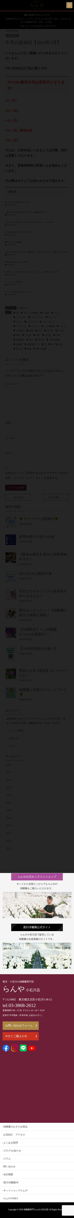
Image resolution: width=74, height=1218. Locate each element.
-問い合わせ (9, 1166)
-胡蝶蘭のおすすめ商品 (15, 1126)
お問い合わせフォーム (19, 1025)
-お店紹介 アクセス (14, 1134)
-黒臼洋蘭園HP (11, 1182)
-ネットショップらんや (15, 1190)
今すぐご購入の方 (16, 1036)
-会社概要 (8, 1174)
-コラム (7, 1158)
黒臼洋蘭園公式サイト (37, 927)
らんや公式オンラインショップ (37, 876)
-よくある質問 (10, 1142)
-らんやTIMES (10, 1198)
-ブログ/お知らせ (12, 1150)
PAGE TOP (68, 1178)
